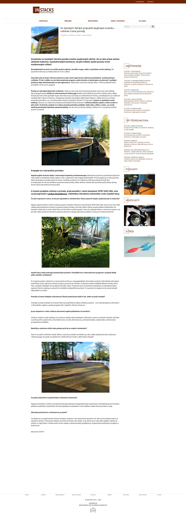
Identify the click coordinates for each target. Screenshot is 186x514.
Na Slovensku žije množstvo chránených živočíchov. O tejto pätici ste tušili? (137, 111)
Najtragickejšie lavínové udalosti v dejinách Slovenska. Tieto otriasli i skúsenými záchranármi (138, 103)
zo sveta (142, 21)
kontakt (150, 2)
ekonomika (93, 21)
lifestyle (68, 21)
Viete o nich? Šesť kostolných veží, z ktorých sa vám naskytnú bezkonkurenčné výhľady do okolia (139, 93)
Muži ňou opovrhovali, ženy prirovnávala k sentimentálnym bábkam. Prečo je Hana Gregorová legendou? (137, 75)
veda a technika (118, 21)
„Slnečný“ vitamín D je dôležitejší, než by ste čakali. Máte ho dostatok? (138, 160)
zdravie (27, 494)
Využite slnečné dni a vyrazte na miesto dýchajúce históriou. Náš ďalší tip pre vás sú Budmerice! (138, 144)
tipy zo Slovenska (76, 494)
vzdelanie (43, 494)
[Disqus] (75, 466)
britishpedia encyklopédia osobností (93, 505)
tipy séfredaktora (60, 494)
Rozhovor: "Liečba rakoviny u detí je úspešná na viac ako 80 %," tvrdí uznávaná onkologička (139, 152)
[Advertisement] (112, 11)
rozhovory (43, 21)
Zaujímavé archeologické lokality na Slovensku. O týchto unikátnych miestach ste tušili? (138, 84)
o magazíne (140, 2)
